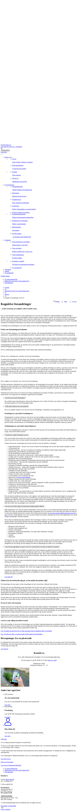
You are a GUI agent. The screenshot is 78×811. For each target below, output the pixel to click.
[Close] (1, 148)
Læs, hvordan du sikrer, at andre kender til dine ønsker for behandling (22, 634)
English (3, 276)
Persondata (4, 806)
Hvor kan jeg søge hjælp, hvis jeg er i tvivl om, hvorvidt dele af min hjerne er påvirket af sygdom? (32, 547)
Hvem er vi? (8, 157)
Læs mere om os (6, 759)
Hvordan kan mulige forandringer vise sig (16, 435)
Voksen (7, 294)
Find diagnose (9, 283)
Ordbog (57, 301)
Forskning (8, 240)
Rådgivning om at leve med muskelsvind (17, 281)
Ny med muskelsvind (11, 279)
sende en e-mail (52, 660)
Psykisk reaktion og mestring (20, 212)
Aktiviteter (8, 269)
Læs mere (7, 705)
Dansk (8, 276)
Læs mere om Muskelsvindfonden (11, 765)
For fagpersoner (9, 185)
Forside (7, 287)
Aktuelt (7, 271)
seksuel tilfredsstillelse (24, 477)
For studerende (9, 273)
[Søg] (1, 154)
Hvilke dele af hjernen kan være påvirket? (16, 406)
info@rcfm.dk (10, 779)
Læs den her (4, 649)
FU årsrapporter (17, 268)
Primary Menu (5, 150)
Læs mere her (9, 577)
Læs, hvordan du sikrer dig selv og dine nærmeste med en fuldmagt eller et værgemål (26, 631)
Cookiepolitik (12, 806)
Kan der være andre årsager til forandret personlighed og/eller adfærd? (24, 506)
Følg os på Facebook (7, 762)
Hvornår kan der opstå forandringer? (15, 398)
